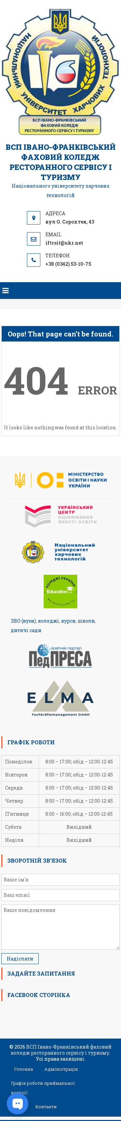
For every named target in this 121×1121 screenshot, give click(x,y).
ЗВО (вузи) (23, 621)
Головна (23, 1069)
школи (86, 621)
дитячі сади (26, 630)
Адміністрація (61, 1069)
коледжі (48, 621)
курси (68, 621)
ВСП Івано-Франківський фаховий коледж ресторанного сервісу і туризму (61, 162)
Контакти (46, 1107)
